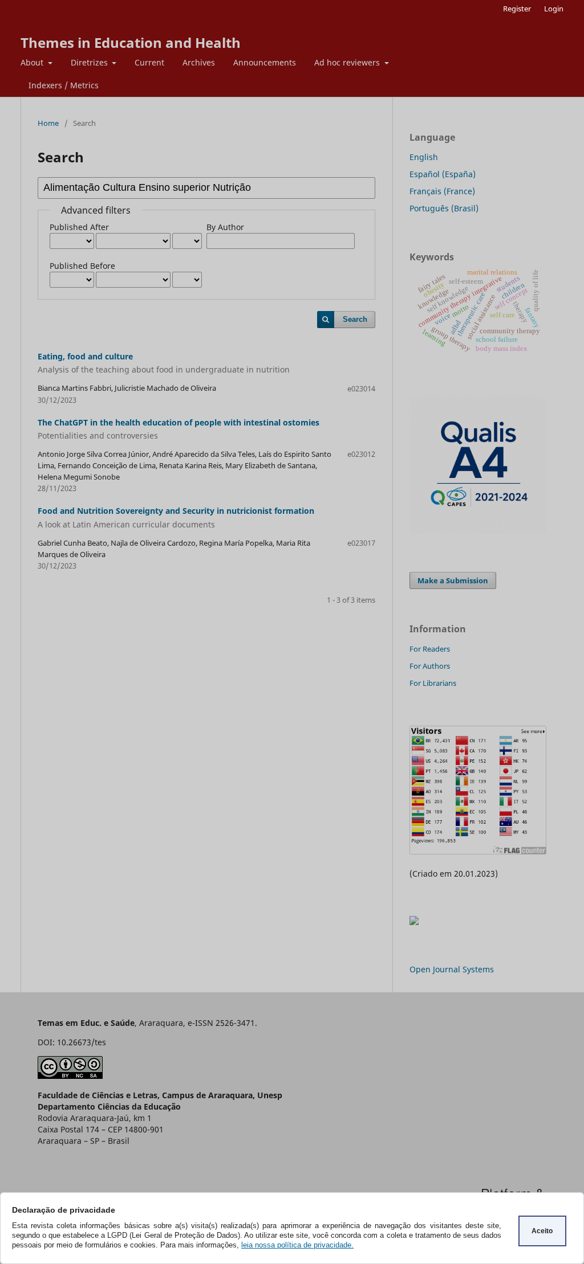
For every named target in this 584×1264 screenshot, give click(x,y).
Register (517, 8)
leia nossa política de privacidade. (297, 1245)
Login (553, 8)
